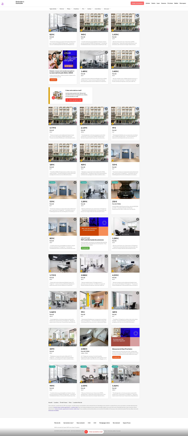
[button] (59, 30)
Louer (158, 3)
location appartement (65, 407)
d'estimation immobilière (53, 410)
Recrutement (116, 423)
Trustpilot (77, 427)
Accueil (50, 402)
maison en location (58, 409)
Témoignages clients (104, 423)
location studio (75, 407)
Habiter (176, 3)
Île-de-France (63, 402)
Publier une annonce (137, 3)
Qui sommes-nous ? (68, 423)
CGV (95, 423)
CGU (89, 423)
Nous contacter (81, 423)
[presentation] (49, 23)
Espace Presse (126, 423)
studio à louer (76, 409)
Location (56, 402)
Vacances (163, 3)
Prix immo (170, 3)
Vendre (153, 3)
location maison (57, 407)
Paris (70, 402)
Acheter (148, 3)
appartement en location (68, 409)
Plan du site (57, 423)
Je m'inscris (53, 79)
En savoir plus (85, 248)
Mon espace (183, 3)
